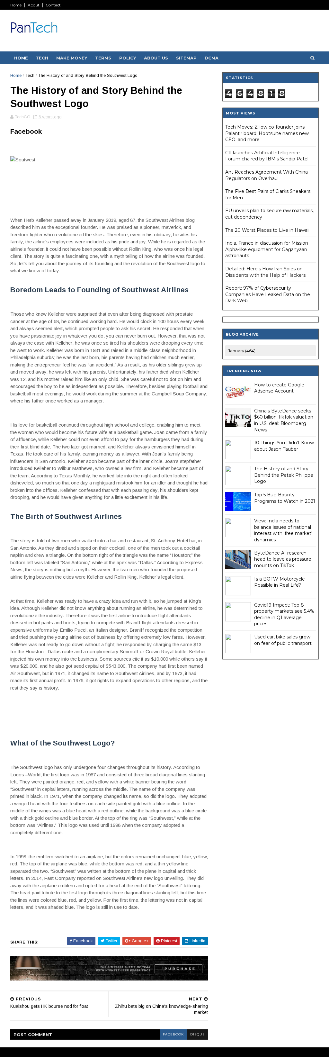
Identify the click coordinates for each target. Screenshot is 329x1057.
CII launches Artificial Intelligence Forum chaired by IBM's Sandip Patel (266, 156)
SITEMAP (186, 57)
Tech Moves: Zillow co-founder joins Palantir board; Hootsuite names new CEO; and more (267, 133)
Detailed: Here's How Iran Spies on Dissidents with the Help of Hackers (265, 272)
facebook (173, 1034)
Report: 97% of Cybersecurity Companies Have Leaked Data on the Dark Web (267, 294)
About (34, 5)
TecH (42, 57)
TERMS (103, 57)
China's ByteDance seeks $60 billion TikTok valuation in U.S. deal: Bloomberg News (283, 420)
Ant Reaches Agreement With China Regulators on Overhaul (266, 175)
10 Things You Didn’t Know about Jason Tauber (284, 446)
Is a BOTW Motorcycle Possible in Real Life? (279, 582)
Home (16, 5)
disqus (197, 1034)
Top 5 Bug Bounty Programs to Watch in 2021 (284, 498)
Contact (53, 5)
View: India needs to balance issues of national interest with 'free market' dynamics (283, 530)
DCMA (211, 57)
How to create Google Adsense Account (279, 388)
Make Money (71, 57)
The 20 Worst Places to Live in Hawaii (267, 230)
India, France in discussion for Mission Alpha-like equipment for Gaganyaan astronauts (266, 249)
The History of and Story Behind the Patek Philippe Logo (283, 475)
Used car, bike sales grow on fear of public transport (283, 640)
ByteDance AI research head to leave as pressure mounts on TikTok (282, 559)
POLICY (127, 57)
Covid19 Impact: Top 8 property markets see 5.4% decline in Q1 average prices (284, 614)
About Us (156, 57)
